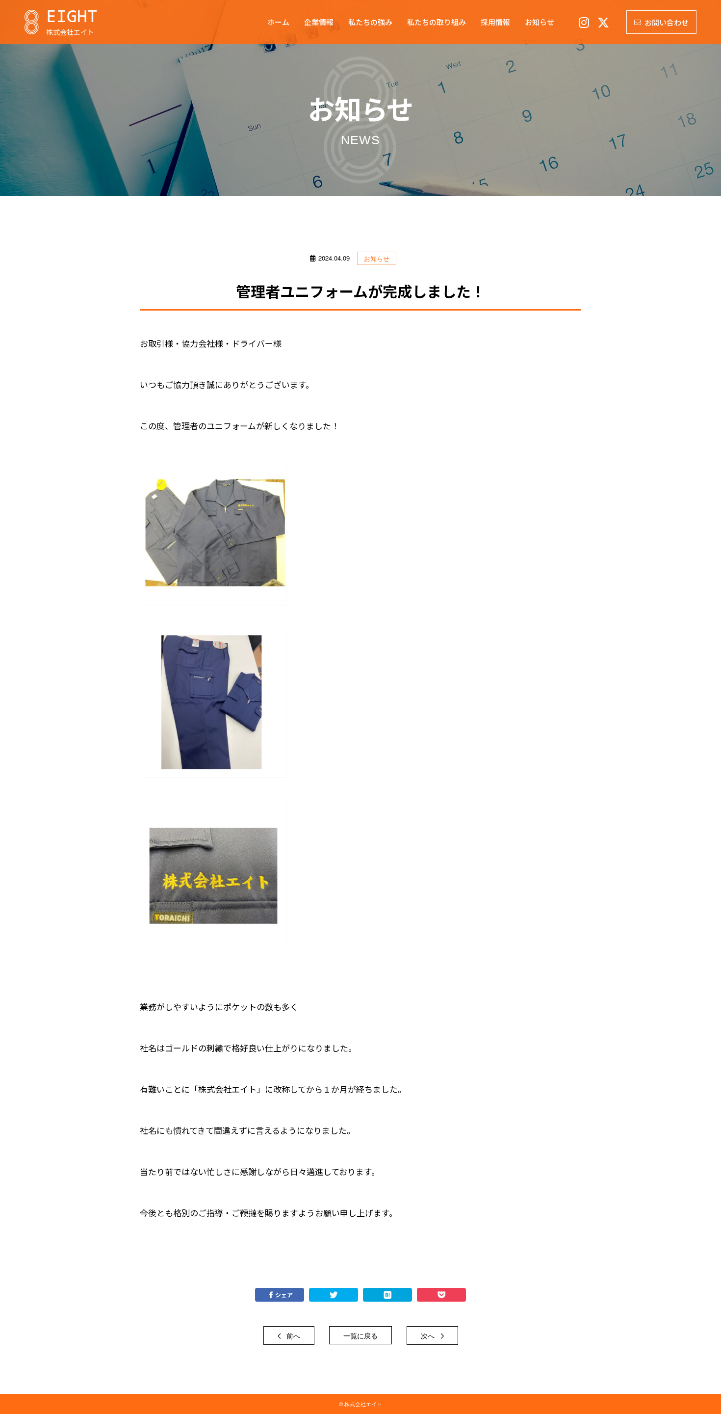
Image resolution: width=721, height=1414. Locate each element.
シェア (284, 1294)
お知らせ (376, 258)
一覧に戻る (360, 1335)
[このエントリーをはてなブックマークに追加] (387, 1295)
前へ (292, 1335)
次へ (429, 1335)
